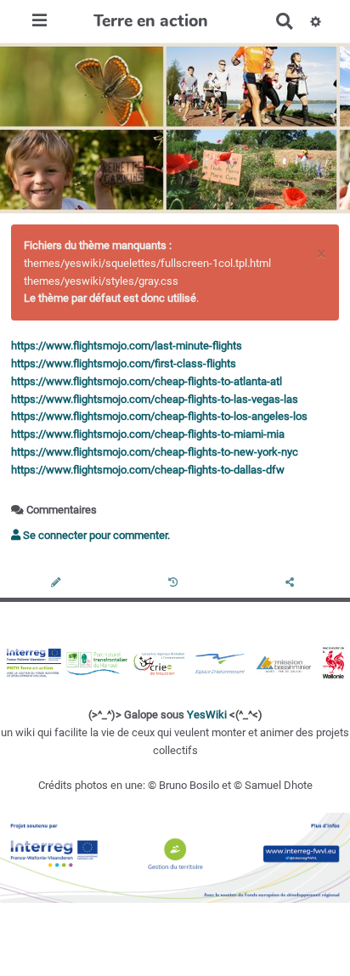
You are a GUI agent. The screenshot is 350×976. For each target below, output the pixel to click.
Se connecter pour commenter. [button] (95, 535)
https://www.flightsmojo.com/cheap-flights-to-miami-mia (148, 434)
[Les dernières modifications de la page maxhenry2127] (175, 583)
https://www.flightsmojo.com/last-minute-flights (126, 345)
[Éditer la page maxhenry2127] (58, 583)
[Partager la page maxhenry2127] (291, 583)
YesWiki (207, 714)
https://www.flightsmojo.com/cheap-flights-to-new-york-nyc (154, 451)
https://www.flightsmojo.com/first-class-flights (123, 363)
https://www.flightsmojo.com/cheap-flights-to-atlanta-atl (146, 381)
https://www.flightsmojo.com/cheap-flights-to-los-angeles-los (159, 416)
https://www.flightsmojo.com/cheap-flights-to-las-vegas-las (154, 399)
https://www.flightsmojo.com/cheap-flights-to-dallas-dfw (148, 469)
